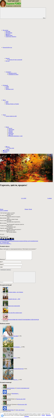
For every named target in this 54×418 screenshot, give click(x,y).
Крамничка (6, 150)
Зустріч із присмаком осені (22, 388)
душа (1, 241)
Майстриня (9, 35)
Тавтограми (11, 129)
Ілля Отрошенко (11, 388)
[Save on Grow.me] (10, 239)
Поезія (7, 127)
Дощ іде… (15, 379)
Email (1, 264)
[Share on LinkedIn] (8, 239)
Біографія (8, 31)
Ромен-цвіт (27, 241)
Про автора (5, 30)
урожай (32, 241)
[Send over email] (13, 239)
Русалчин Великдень (18, 368)
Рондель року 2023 (20, 399)
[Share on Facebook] (1, 239)
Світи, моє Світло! (19, 409)
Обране (26, 209)
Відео (7, 102)
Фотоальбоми (9, 32)
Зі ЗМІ (7, 86)
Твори (4, 114)
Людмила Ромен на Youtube (12, 103)
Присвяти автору (12, 73)
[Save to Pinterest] (5, 239)
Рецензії (7, 58)
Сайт (1, 267)
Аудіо (7, 101)
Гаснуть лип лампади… (5, 243)
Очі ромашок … (17, 346)
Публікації (5, 85)
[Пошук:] (6, 282)
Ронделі (10, 128)
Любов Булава (10, 409)
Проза (8, 146)
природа (18, 241)
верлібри (10, 132)
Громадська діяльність (11, 36)
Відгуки (7, 61)
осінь (11, 241)
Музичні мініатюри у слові (16, 136)
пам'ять (14, 241)
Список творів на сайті (11, 116)
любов (8, 241)
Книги (7, 87)
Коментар (2, 259)
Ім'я (1, 261)
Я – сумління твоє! (4, 242)
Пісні (8, 149)
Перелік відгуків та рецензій (15, 59)
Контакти (5, 152)
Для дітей (10, 134)
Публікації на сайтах (13, 74)
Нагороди (8, 34)
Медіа (4, 100)
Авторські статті (10, 89)
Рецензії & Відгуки (7, 47)
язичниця (36, 241)
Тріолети (10, 130)
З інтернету (8, 71)
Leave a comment (4, 210)
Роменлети (11, 133)
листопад (4, 241)
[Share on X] (3, 239)
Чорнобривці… (15, 393)
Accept (43, 415)
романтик (22, 241)
